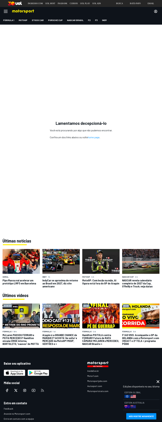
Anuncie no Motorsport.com (17, 413)
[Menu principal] (5, 11)
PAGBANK (62, 3)
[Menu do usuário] (156, 11)
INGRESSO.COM (35, 3)
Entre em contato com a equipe (19, 418)
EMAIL (151, 3)
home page (94, 137)
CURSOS (74, 3)
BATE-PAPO (135, 3)
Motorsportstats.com (97, 391)
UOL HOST (50, 3)
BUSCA (119, 3)
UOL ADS (96, 3)
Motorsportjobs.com (97, 381)
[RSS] (42, 390)
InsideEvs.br (93, 371)
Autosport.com (94, 386)
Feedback (8, 408)
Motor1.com (92, 376)
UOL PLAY (85, 3)
